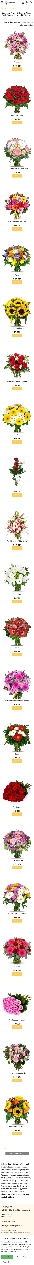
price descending (26, 25)
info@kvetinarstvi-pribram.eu (12, 1226)
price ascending (26, 22)
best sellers (14, 22)
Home (3, 8)
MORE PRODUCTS (17, 1154)
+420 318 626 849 (9, 1221)
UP (4, 1149)
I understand (7, 1257)
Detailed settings (21, 1257)
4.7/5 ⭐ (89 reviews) (8, 1230)
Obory (11, 8)
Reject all (6, 1262)
